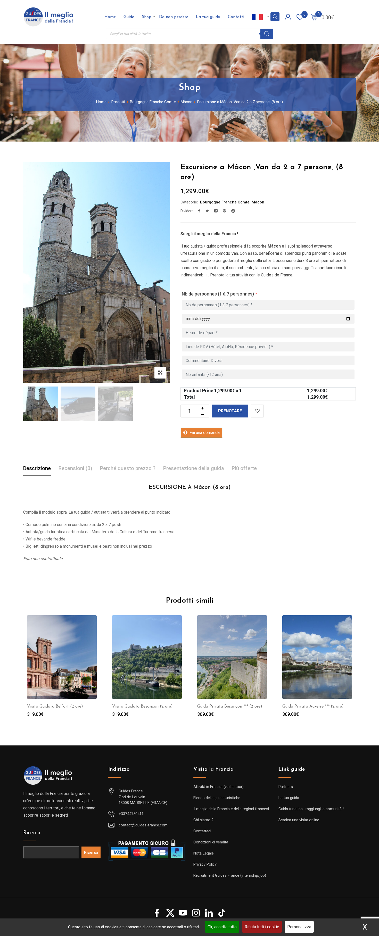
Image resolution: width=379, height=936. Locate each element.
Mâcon (258, 202)
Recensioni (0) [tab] (75, 468)
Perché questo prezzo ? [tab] (127, 468)
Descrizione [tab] (37, 468)
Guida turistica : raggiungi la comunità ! (311, 809)
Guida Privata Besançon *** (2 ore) (229, 706)
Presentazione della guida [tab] (193, 468)
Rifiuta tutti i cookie (262, 926)
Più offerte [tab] (244, 468)
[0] (314, 17)
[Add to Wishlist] (257, 411)
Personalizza (299, 926)
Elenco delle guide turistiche (216, 797)
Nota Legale (203, 853)
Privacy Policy (205, 864)
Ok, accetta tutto (222, 926)
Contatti (236, 17)
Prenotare (230, 410)
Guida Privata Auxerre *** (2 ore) (313, 706)
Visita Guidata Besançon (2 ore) (142, 706)
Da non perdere (173, 17)
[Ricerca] (266, 34)
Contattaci (202, 831)
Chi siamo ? (203, 820)
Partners (285, 786)
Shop (146, 17)
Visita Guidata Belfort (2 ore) (55, 706)
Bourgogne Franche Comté (225, 202)
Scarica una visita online (298, 820)
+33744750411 (131, 813)
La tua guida (208, 17)
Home (110, 17)
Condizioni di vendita (210, 842)
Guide (128, 17)
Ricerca (31, 832)
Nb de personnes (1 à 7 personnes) (219, 294)
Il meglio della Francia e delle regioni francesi (231, 809)
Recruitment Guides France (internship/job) (229, 875)
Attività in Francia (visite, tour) (218, 786)
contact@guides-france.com (143, 825)
